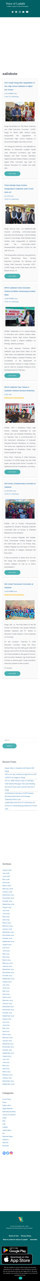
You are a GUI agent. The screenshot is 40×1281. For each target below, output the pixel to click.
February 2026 (7, 889)
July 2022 (5, 1022)
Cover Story (6, 1099)
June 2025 (6, 913)
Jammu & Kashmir (9, 1115)
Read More (12, 173)
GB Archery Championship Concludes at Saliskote (20, 485)
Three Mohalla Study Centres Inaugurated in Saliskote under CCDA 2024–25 (18, 188)
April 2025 (6, 920)
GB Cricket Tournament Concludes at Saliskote (18, 586)
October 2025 (7, 901)
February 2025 (7, 926)
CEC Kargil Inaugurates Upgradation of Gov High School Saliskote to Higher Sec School (19, 86)
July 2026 (5, 873)
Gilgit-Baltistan (7, 1108)
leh (3, 1133)
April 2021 (5, 1069)
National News (7, 1136)
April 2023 (6, 994)
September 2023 (8, 979)
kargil (4, 1118)
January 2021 (7, 1078)
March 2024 (6, 960)
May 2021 (5, 1065)
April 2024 (6, 957)
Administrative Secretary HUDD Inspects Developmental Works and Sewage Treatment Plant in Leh (19, 796)
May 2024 (5, 954)
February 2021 (7, 1075)
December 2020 (8, 1081)
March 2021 (6, 1072)
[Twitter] (7, 1153)
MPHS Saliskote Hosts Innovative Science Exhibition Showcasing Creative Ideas (20, 291)
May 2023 (5, 991)
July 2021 (5, 1059)
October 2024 (7, 938)
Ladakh (5, 1127)
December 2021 (8, 1044)
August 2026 (7, 870)
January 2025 (7, 929)
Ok (20, 1278)
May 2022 (5, 1028)
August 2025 (6, 907)
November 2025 (8, 898)
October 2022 (7, 1013)
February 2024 (7, 963)
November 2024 (8, 935)
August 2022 (6, 1019)
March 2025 (6, 923)
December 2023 (8, 969)
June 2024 (6, 951)
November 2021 (8, 1047)
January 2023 (7, 1003)
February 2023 (7, 1000)
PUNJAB (5, 1146)
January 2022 (7, 1041)
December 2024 (8, 932)
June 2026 (6, 876)
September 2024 (8, 941)
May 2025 (5, 917)
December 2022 (8, 1007)
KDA (4, 1121)
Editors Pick (6, 1105)
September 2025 (8, 904)
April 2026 (6, 882)
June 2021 (6, 1062)
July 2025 (5, 910)
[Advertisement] (20, 40)
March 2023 (6, 997)
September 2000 (8, 1084)
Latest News (6, 1130)
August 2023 (6, 982)
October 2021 (7, 1050)
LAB (3, 1124)
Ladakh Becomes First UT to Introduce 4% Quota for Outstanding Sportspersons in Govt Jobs (21, 806)
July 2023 (5, 985)
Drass (4, 1102)
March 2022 (6, 1034)
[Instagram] (11, 1153)
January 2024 (7, 966)
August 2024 (6, 944)
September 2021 (8, 1053)
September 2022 (8, 1016)
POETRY (5, 1143)
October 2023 (7, 975)
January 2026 (7, 892)
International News (9, 1112)
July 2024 (5, 948)
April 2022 (5, 1031)
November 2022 (8, 1010)
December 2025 (8, 895)
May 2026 (5, 879)
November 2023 (8, 972)
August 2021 (6, 1056)
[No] (38, 1273)
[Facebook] (4, 1153)
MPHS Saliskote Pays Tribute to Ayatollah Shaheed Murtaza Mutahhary (19, 389)
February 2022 (7, 1038)
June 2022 (6, 1025)
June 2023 (6, 988)
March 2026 (6, 886)
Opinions (5, 1139)
